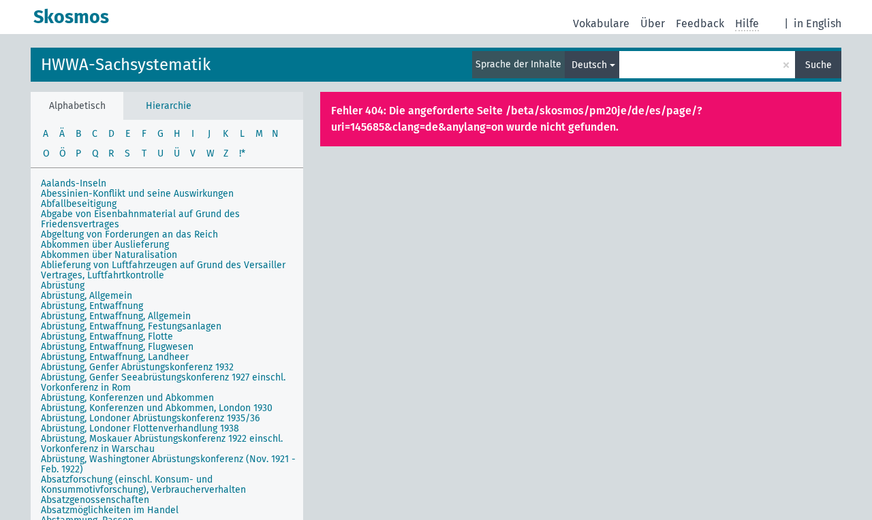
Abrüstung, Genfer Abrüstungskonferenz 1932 (137, 367)
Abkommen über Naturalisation (109, 255)
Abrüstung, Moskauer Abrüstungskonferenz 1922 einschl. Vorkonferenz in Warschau (162, 444)
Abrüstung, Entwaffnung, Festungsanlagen (131, 326)
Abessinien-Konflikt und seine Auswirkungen (137, 193)
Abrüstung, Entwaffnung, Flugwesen (117, 347)
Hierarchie (168, 106)
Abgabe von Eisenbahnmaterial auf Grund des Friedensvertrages (140, 219)
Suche (818, 65)
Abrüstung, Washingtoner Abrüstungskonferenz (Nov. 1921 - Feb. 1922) (168, 464)
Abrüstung (62, 285)
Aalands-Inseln (73, 183)
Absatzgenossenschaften (95, 500)
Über (652, 23)
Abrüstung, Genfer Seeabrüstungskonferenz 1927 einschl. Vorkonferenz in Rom (163, 382)
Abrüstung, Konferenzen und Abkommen (127, 398)
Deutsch (589, 65)
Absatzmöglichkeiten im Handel (109, 510)
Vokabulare (601, 23)
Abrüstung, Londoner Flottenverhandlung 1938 (140, 428)
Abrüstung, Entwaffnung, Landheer (115, 357)
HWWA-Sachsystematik (126, 64)
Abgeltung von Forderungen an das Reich (129, 234)
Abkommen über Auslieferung (105, 244)
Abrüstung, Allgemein (86, 296)
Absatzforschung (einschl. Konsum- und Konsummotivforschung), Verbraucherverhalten (143, 484)
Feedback (700, 23)
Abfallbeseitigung (78, 204)
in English (817, 23)
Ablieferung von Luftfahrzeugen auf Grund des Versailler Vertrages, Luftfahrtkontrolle (163, 270)
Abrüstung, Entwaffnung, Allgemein (116, 316)
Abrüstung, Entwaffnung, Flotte (107, 336)
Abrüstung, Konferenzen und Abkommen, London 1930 (156, 408)
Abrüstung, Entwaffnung (92, 306)
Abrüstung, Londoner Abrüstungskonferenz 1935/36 (150, 418)
